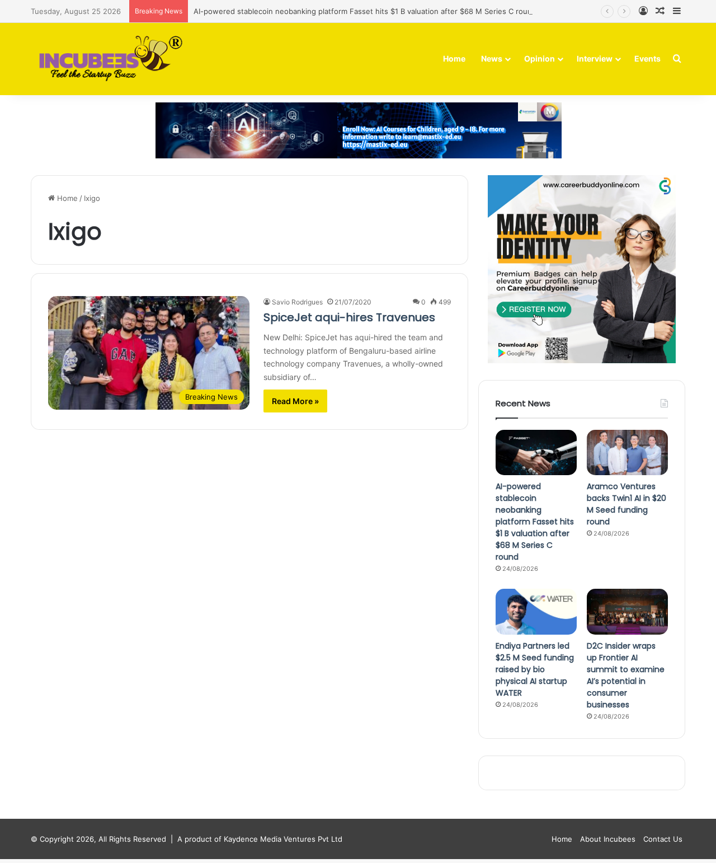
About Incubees (607, 838)
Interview (595, 58)
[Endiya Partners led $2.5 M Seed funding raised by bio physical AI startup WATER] (536, 612)
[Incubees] (108, 59)
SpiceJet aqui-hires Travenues (349, 317)
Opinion (539, 58)
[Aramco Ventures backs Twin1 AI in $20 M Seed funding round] (627, 453)
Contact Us (662, 838)
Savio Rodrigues (297, 302)
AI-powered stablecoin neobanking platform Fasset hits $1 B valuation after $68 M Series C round (365, 11)
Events (647, 58)
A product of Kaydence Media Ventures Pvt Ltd (259, 838)
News (491, 58)
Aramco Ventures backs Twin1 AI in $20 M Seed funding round (626, 504)
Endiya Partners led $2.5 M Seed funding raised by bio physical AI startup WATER (535, 669)
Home (454, 58)
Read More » (295, 401)
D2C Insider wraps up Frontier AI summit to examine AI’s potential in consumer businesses (626, 675)
